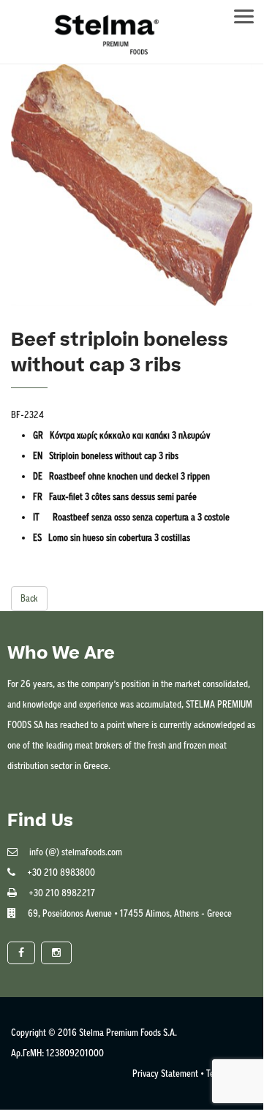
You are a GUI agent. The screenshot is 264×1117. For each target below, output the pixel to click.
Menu (250, 12)
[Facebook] (21, 953)
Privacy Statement (165, 1073)
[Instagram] (56, 953)
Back (29, 598)
